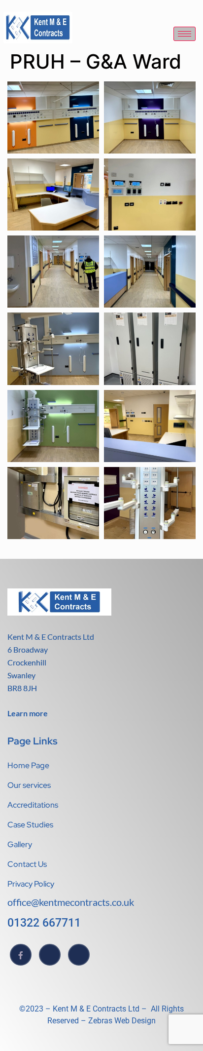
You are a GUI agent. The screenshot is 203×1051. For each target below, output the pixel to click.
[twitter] (50, 955)
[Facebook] (21, 955)
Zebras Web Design (121, 1020)
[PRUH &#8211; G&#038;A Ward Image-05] (53, 271)
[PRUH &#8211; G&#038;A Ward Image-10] (150, 426)
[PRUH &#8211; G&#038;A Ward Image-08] (150, 348)
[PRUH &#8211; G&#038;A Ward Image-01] (53, 117)
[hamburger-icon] (184, 34)
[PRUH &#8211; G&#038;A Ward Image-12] (150, 503)
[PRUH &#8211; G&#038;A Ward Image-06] (150, 271)
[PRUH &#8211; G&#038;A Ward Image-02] (150, 117)
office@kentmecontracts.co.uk (70, 902)
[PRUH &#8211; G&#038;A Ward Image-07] (53, 348)
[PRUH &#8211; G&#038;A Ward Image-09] (53, 426)
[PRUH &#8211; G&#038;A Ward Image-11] (53, 503)
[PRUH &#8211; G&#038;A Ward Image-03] (53, 194)
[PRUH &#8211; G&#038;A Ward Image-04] (150, 194)
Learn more (27, 713)
